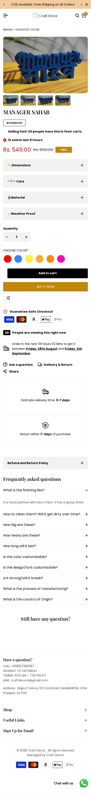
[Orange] (50, 258)
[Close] (86, 4)
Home (7, 29)
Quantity (10, 228)
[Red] (7, 258)
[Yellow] (29, 258)
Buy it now (45, 287)
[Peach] (39, 258)
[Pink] (61, 258)
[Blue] (18, 258)
